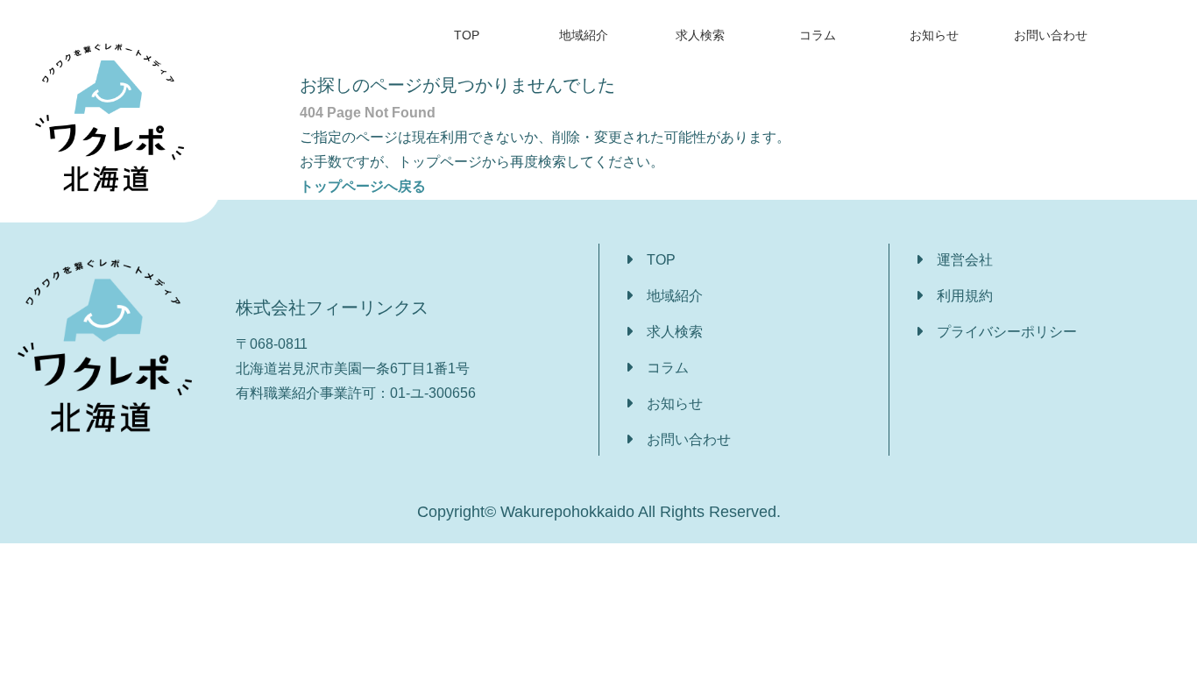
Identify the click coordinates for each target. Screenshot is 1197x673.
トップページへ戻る (363, 186)
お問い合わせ (1050, 35)
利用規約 (965, 295)
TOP (466, 35)
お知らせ (934, 35)
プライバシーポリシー (1007, 331)
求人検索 (700, 35)
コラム (817, 35)
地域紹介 (583, 35)
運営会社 (965, 259)
